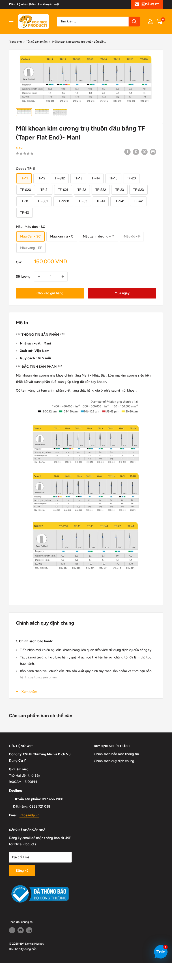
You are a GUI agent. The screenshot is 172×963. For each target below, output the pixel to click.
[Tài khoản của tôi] (150, 21)
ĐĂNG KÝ (150, 4)
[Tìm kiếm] (134, 21)
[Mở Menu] (11, 21)
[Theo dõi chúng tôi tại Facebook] (12, 930)
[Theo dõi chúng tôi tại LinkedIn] (29, 930)
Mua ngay (122, 293)
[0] (159, 21)
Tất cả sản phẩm (36, 41)
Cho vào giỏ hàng (50, 293)
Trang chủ (15, 41)
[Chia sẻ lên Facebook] (127, 151)
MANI (20, 148)
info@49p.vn (29, 815)
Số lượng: (23, 277)
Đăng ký (22, 871)
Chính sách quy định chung (114, 761)
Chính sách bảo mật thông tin (116, 754)
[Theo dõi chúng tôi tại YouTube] (20, 930)
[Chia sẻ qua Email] (153, 151)
